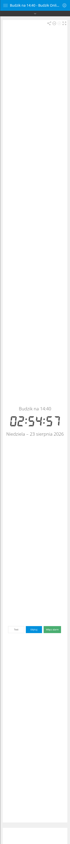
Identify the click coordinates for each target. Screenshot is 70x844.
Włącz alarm (52, 629)
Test (16, 629)
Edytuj (34, 629)
